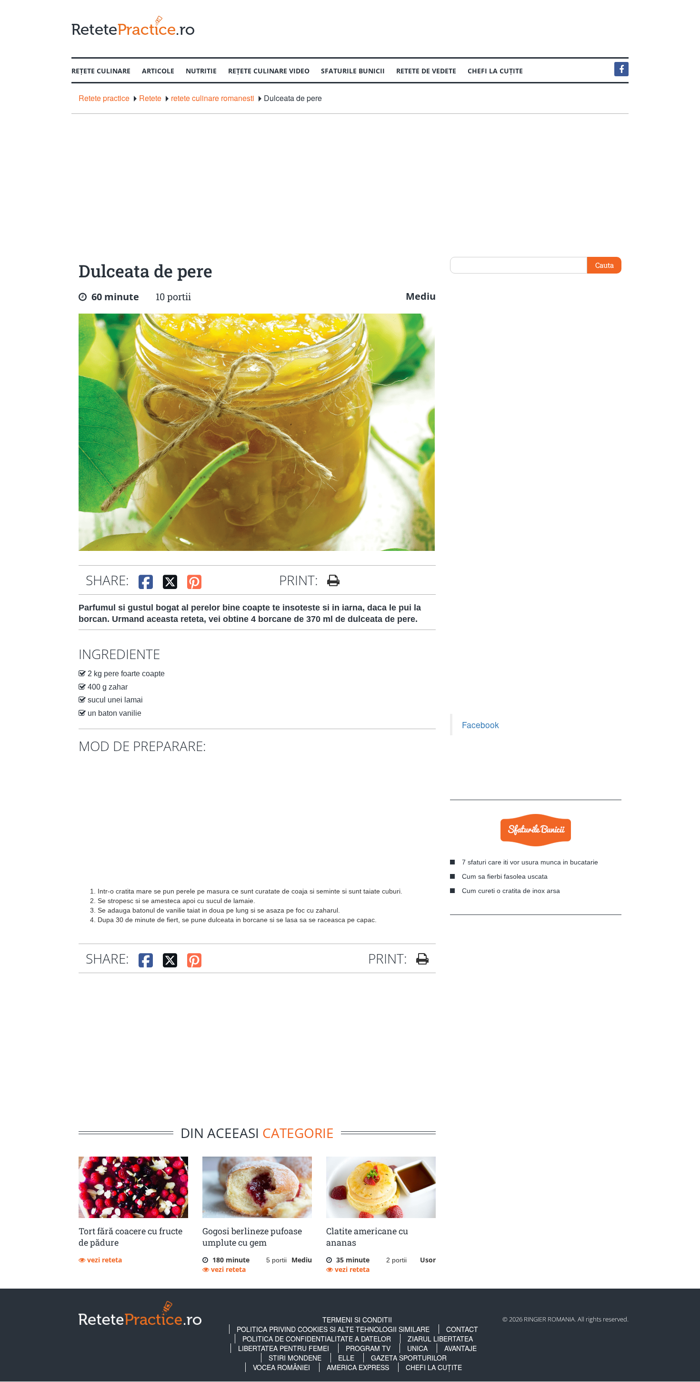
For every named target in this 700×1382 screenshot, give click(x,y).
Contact (462, 1329)
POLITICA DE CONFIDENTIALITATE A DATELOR (316, 1338)
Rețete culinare (100, 70)
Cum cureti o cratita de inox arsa (511, 890)
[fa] (330, 580)
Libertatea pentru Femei (283, 1348)
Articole (158, 70)
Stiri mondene (295, 1357)
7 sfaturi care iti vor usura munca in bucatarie (530, 862)
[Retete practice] (132, 25)
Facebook (480, 725)
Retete (150, 98)
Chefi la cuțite (495, 70)
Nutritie (201, 70)
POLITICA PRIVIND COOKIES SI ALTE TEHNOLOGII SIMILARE (333, 1329)
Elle (346, 1357)
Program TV (368, 1348)
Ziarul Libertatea (440, 1338)
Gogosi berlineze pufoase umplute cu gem (252, 1236)
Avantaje (460, 1348)
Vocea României (281, 1367)
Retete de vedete (426, 70)
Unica (417, 1348)
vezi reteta (103, 1259)
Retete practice (104, 98)
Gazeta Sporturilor (409, 1357)
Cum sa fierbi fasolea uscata (505, 876)
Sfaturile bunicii (353, 70)
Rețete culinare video (269, 70)
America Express (358, 1367)
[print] (419, 959)
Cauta (604, 265)
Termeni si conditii (357, 1319)
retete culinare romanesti (212, 98)
